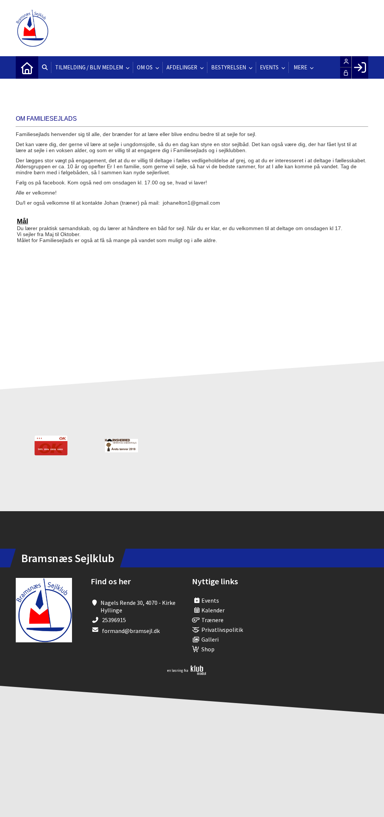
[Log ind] (359, 67)
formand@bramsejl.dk (131, 630)
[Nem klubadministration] (186, 672)
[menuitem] (27, 67)
